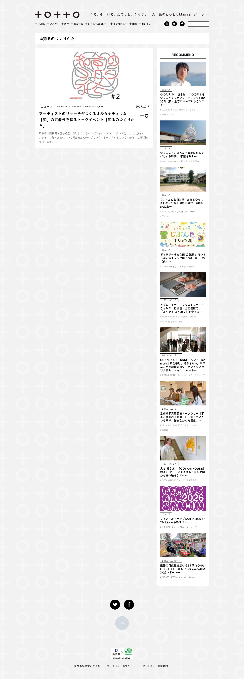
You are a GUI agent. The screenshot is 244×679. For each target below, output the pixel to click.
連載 (134, 24)
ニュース (78, 24)
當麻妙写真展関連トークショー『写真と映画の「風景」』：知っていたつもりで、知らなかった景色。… (182, 417)
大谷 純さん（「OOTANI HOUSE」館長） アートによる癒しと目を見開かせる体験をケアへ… (182, 472)
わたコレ (146, 24)
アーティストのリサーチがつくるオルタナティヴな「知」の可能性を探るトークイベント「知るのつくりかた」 (86, 120)
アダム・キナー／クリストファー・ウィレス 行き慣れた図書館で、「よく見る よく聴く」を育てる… (182, 308)
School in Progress (93, 107)
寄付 (66, 24)
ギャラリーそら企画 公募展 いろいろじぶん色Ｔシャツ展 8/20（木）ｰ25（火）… (183, 258)
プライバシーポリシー (120, 666)
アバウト (54, 24)
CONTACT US (145, 666)
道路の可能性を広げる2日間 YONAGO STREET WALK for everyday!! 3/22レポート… (183, 569)
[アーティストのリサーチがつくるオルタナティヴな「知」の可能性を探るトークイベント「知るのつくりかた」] (94, 98)
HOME (41, 24)
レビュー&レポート (98, 24)
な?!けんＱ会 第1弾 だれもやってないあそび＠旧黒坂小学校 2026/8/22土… (181, 203)
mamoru (76, 107)
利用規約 (163, 666)
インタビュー (120, 24)
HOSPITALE (63, 107)
